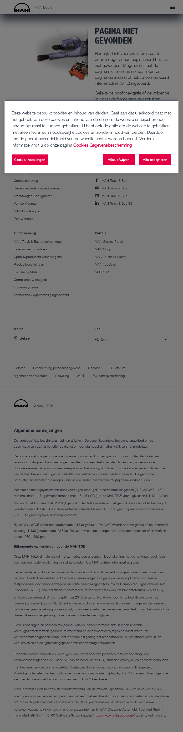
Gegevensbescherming (111, 145)
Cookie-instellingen (29, 160)
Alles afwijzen (119, 160)
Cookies (80, 145)
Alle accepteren (155, 160)
